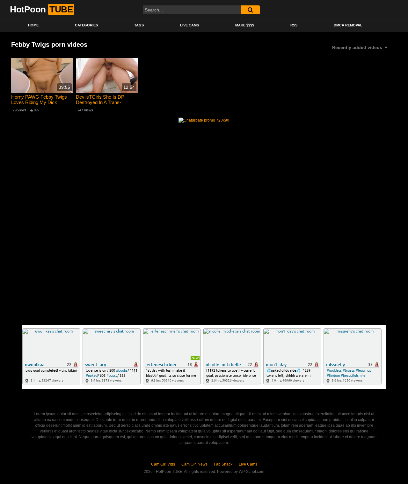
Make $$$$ (244, 25)
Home (33, 25)
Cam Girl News (194, 464)
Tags (139, 25)
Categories (86, 25)
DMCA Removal (348, 25)
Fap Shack (223, 464)
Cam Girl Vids (163, 464)
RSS (293, 25)
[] (250, 9)
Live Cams (189, 25)
